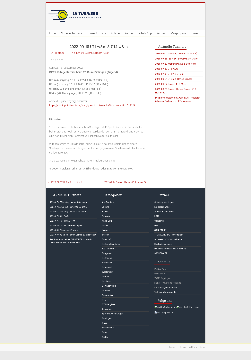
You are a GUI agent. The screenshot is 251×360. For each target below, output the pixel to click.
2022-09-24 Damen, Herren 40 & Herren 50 (126, 182)
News (104, 332)
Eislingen (97, 53)
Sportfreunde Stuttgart (112, 314)
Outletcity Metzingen (164, 202)
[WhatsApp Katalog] (164, 313)
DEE (156, 225)
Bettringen (107, 258)
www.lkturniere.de (167, 292)
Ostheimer (159, 221)
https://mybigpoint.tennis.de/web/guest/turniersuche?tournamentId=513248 (92, 105)
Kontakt (161, 33)
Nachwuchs (107, 295)
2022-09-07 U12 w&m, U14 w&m (66, 182)
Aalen (104, 323)
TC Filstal (106, 290)
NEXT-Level (107, 221)
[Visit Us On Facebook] (188, 307)
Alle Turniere (78, 53)
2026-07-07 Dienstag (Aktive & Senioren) (176, 53)
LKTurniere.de (57, 53)
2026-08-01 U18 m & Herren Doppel (173, 79)
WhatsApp (145, 33)
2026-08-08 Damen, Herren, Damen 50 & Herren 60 (73, 235)
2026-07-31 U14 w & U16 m (169, 74)
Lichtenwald (107, 267)
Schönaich (107, 262)
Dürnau (105, 276)
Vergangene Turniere (184, 33)
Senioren (106, 216)
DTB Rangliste (108, 304)
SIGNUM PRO (160, 230)
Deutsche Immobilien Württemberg (170, 249)
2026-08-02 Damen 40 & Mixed (171, 84)
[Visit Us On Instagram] (165, 307)
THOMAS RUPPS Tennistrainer (168, 235)
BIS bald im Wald (162, 207)
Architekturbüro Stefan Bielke (168, 239)
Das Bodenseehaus (163, 244)
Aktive (105, 211)
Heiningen (106, 281)
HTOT (104, 300)
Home (52, 33)
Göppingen (107, 309)
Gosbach (106, 225)
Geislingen (107, 318)
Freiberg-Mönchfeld (111, 244)
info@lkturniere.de (168, 287)
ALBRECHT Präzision (164, 211)
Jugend (88, 53)
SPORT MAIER (160, 253)
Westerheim (107, 272)
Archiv (106, 53)
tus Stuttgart (108, 249)
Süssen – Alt (108, 327)
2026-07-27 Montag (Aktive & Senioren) (175, 63)
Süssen (105, 235)
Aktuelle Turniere (71, 33)
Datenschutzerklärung (188, 347)
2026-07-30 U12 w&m (166, 68)
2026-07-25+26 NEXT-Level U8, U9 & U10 (176, 58)
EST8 (156, 216)
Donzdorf (106, 239)
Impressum (173, 347)
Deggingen (107, 253)
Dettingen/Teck (109, 286)
